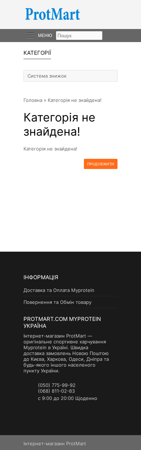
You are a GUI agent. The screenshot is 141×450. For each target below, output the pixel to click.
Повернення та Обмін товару (57, 302)
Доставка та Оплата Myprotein (59, 290)
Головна (33, 100)
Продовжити (100, 164)
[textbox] (79, 35)
